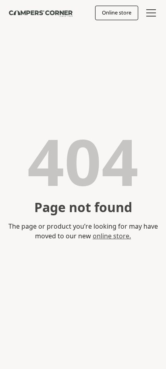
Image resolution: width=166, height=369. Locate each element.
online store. (112, 235)
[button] (149, 13)
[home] (40, 12)
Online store (116, 12)
